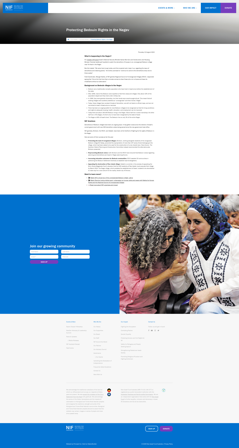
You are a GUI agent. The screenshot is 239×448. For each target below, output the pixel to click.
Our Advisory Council (100, 349)
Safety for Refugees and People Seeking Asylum (131, 345)
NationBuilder (92, 444)
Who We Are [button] (189, 8)
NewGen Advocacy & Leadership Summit (76, 331)
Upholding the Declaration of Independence (103, 362)
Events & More (70, 322)
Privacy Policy (168, 444)
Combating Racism (127, 330)
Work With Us (98, 374)
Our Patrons (97, 345)
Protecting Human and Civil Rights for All (132, 339)
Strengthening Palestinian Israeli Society (131, 351)
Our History (97, 327)
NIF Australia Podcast (73, 344)
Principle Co (77, 444)
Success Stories (84, 39)
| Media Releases (73, 340)
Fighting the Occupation (128, 327)
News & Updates (71, 337)
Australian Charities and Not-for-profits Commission (137, 394)
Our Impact (210, 8)
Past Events (70, 348)
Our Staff (96, 338)
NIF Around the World (100, 342)
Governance (97, 353)
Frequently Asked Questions (102, 367)
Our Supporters (98, 330)
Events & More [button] (166, 8)
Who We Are (97, 322)
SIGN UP (151, 428)
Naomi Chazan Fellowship (74, 327)
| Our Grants (99, 357)
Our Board (97, 334)
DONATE (228, 8)
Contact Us (97, 371)
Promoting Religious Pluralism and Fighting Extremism (132, 358)
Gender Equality (126, 334)
